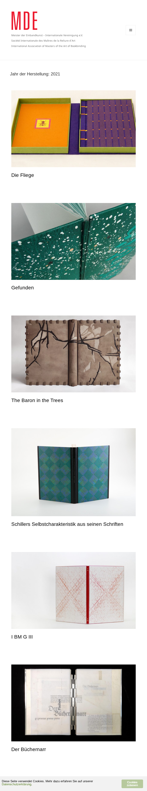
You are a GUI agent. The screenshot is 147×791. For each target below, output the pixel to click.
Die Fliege (22, 175)
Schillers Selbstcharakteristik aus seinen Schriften (67, 524)
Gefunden (22, 287)
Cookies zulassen (132, 784)
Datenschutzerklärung (16, 784)
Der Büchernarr (28, 749)
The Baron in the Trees (37, 400)
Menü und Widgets (131, 30)
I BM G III (22, 637)
